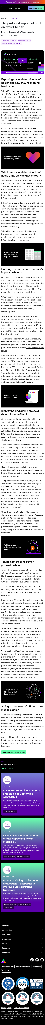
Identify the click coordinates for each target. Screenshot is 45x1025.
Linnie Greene (9, 32)
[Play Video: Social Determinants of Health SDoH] (22, 60)
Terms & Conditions (21, 1008)
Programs (6, 952)
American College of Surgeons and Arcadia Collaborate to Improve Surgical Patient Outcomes (21, 885)
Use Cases (6, 935)
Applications (7, 930)
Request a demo (35, 8)
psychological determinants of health (18, 212)
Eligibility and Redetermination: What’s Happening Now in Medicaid (21, 838)
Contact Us (6, 971)
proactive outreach (16, 501)
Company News (8, 907)
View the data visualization (14, 752)
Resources (5, 18)
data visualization (32, 277)
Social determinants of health (14, 180)
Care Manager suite (24, 498)
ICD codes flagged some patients (28, 600)
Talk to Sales (36, 966)
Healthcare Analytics (24, 40)
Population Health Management (11, 43)
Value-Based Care (9, 856)
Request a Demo (8, 966)
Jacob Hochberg (8, 97)
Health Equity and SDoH (9, 40)
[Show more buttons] (42, 72)
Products (5, 926)
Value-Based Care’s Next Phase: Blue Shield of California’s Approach (21, 793)
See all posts (6, 768)
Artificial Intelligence (10, 904)
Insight (15, 18)
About (4, 944)
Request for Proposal (23, 966)
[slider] (22, 72)
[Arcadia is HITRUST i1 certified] (36, 983)
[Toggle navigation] (4, 8)
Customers (6, 939)
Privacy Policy (6, 1008)
